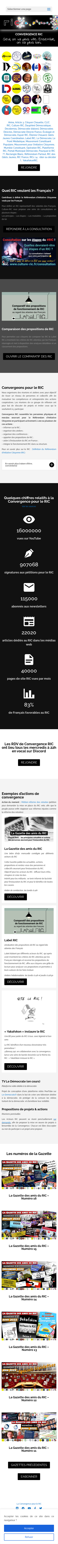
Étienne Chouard (38, 135)
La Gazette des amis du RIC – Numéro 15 (29, 1247)
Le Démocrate (44, 138)
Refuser (29, 1537)
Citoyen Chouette (34, 122)
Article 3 (19, 122)
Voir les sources (29, 506)
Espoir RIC (22, 135)
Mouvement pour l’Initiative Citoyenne (34, 144)
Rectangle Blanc (14, 154)
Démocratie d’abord (28, 128)
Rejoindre (29, 167)
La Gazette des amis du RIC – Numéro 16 (29, 1197)
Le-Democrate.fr (9, 1095)
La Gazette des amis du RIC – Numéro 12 (29, 1399)
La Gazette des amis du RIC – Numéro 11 (29, 1449)
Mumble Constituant (14, 148)
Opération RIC (33, 148)
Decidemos (11, 128)
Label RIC (30, 138)
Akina (11, 122)
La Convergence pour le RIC (29, 1504)
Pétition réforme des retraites (34, 802)
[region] (29, 1526)
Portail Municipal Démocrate (23, 151)
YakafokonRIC (30, 160)
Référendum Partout (35, 154)
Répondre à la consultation (29, 229)
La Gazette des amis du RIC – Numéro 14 (29, 1298)
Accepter (29, 1528)
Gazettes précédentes (29, 1465)
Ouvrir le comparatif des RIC (29, 356)
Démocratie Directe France (27, 132)
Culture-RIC (18, 125)
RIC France (23, 157)
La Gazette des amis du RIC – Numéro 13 (29, 1348)
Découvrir (15, 897)
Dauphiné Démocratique (38, 125)
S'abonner (29, 1476)
